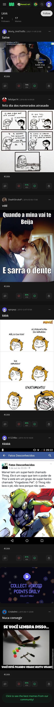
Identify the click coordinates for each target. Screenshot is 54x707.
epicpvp (12, 309)
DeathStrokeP (15, 199)
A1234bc (12, 437)
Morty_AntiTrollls (16, 31)
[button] (42, 4)
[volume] (49, 67)
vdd (4, 206)
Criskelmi (12, 611)
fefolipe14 (13, 99)
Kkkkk (6, 444)
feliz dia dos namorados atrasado (25, 105)
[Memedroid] (11, 4)
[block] (49, 31)
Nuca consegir (12, 618)
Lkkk (7, 76)
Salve (6, 37)
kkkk (5, 316)
